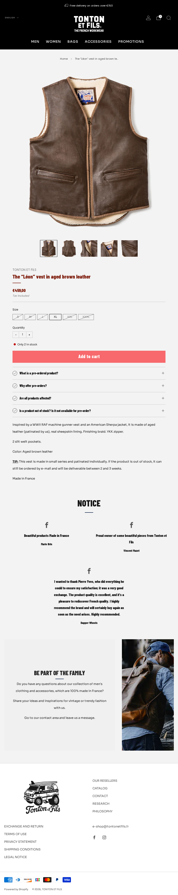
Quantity (19, 328)
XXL (69, 316)
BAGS (72, 41)
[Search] (168, 18)
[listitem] (89, 5)
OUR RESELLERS (104, 781)
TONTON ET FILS (24, 270)
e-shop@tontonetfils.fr (110, 826)
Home (64, 59)
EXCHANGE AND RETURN (23, 826)
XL (55, 316)
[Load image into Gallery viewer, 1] (48, 248)
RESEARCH (100, 804)
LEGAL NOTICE (15, 857)
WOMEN (53, 41)
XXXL (86, 316)
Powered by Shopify (16, 889)
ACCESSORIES (98, 41)
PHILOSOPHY (102, 811)
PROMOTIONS (131, 41)
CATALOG (100, 788)
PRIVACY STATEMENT (20, 842)
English (10, 17)
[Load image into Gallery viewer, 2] (68, 248)
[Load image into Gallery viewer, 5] (129, 248)
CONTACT (100, 796)
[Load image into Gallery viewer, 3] (89, 248)
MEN (35, 41)
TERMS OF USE (15, 834)
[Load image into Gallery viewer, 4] (109, 248)
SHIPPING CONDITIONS (22, 849)
